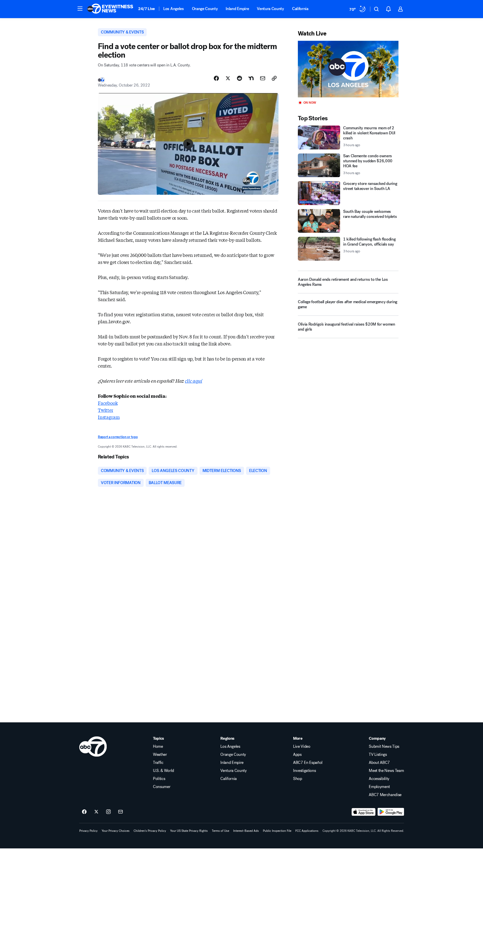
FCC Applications (306, 830)
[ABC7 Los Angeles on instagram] (108, 812)
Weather (160, 755)
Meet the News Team (386, 771)
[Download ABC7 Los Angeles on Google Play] (391, 812)
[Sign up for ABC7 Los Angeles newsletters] (120, 812)
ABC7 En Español (308, 763)
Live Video (301, 746)
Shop (297, 779)
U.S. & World (163, 771)
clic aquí (193, 380)
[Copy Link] (274, 78)
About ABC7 (379, 763)
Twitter (105, 410)
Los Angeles (173, 8)
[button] (80, 9)
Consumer (161, 787)
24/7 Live (146, 8)
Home (158, 746)
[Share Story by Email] (262, 78)
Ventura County (270, 8)
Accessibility (379, 779)
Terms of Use (220, 830)
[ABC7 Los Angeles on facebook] (84, 812)
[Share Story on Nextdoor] (251, 78)
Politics (159, 779)
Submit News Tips (384, 746)
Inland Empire (237, 8)
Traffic (158, 763)
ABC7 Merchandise (385, 795)
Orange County (205, 8)
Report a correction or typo (118, 437)
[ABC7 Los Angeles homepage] (110, 9)
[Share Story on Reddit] (239, 78)
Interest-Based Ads (246, 830)
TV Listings (378, 755)
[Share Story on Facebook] (216, 78)
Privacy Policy (88, 830)
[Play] (348, 69)
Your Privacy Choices (116, 830)
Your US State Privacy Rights (189, 830)
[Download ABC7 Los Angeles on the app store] (363, 812)
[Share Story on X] (228, 78)
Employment (379, 787)
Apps (297, 755)
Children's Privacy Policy (150, 830)
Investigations (304, 771)
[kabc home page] (93, 746)
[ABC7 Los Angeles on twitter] (96, 812)
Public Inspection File (277, 830)
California (300, 8)
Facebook (108, 403)
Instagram (108, 417)
